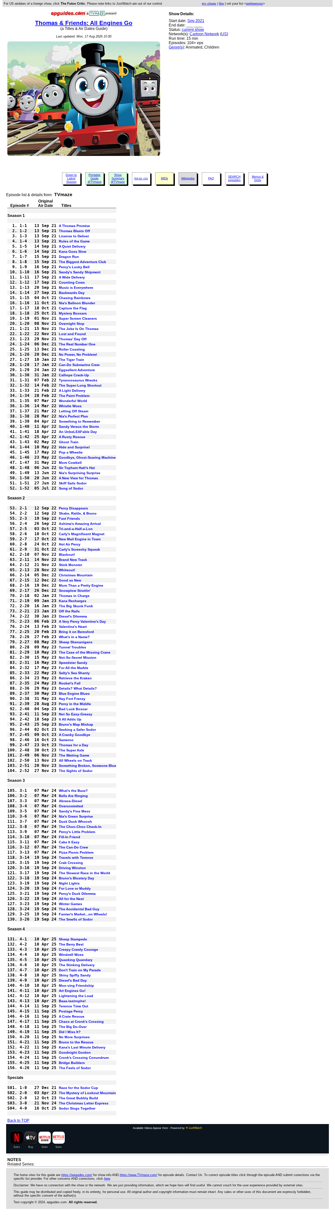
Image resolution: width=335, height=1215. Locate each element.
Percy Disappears (73, 508)
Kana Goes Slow (72, 251)
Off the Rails (69, 611)
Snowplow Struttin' (74, 591)
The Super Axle (71, 750)
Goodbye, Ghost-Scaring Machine (87, 457)
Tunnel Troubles (72, 647)
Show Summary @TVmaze (118, 178)
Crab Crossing (71, 863)
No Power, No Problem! (78, 354)
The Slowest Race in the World (84, 873)
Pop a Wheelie (71, 452)
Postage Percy (71, 1011)
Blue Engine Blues (74, 694)
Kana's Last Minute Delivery (82, 1047)
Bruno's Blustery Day (76, 878)
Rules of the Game (74, 241)
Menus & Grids (258, 178)
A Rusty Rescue (72, 437)
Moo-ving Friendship (76, 985)
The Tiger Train (71, 360)
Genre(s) (176, 47)
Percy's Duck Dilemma (77, 894)
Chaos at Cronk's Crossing (81, 1022)
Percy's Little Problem (77, 832)
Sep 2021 (195, 21)
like (221, 3)
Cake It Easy (69, 842)
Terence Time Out (73, 1006)
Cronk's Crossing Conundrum (84, 1058)
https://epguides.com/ (76, 1175)
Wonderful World (73, 401)
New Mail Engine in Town (80, 539)
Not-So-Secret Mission (77, 657)
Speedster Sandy (73, 663)
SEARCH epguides (234, 178)
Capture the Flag (73, 308)
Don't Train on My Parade (80, 970)
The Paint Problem (74, 396)
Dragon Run (69, 257)
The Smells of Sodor (76, 919)
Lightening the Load (76, 996)
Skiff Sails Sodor (73, 483)
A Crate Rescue (71, 1016)
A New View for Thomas (78, 478)
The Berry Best (71, 944)
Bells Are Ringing (73, 796)
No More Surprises (74, 1037)
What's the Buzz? (73, 791)
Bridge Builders (72, 1063)
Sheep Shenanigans (75, 642)
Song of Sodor (71, 488)
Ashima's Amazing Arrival (80, 524)
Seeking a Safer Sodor (77, 730)
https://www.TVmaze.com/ (138, 1175)
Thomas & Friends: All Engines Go (83, 23)
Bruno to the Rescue (76, 1042)
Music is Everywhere (76, 288)
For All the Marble (73, 668)
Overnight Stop (71, 324)
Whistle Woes (70, 406)
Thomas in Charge (74, 596)
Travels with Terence (76, 858)
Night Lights (69, 883)
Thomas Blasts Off (74, 231)
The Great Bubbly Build (78, 1098)
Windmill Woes (71, 955)
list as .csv (141, 178)
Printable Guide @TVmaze (95, 178)
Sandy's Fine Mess (74, 811)
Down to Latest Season (71, 178)
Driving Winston (72, 868)
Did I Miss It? (70, 1032)
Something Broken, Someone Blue (87, 766)
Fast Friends (69, 518)
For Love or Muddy (75, 888)
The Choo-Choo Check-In (80, 827)
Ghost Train (68, 442)
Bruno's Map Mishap (76, 724)
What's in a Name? (74, 637)
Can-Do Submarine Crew (79, 365)
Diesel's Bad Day (73, 980)
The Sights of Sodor (75, 771)
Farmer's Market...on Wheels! (83, 914)
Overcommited (71, 806)
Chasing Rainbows (74, 298)
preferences (254, 3)
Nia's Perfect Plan (73, 416)
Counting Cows (72, 282)
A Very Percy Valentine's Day (82, 621)
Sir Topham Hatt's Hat (77, 468)
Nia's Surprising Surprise (79, 473)
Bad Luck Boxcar (73, 709)
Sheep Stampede (73, 939)
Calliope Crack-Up (74, 375)
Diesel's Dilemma (73, 616)
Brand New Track (73, 560)
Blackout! (67, 555)
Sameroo (66, 740)
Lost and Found (72, 334)
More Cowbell (70, 463)
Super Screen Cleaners (78, 318)
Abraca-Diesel (70, 801)
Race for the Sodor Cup (78, 1088)
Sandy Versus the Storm (79, 427)
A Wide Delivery (72, 277)
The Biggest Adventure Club (82, 262)
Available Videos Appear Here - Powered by (159, 1127)
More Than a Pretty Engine (81, 585)
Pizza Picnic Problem (76, 852)
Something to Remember (79, 421)
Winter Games (70, 904)
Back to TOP (18, 1120)
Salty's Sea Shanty (74, 673)
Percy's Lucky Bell (74, 267)
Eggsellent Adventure (77, 370)
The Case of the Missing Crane (84, 652)
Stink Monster (70, 565)
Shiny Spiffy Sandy (75, 975)
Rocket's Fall (69, 683)
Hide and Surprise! (74, 447)
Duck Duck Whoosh (75, 821)
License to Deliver (74, 236)
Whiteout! (67, 570)
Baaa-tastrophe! (72, 1001)
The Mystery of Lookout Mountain (87, 1093)
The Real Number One (77, 344)
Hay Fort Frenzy (72, 699)
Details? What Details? (78, 688)
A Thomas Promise (74, 226)
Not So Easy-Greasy (75, 714)
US (224, 34)
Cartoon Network (204, 34)
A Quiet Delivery (72, 246)
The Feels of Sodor (75, 1068)
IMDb (164, 178)
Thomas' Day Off (73, 339)
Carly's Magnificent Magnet (81, 534)
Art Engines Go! (72, 991)
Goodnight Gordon (75, 1052)
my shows (209, 3)
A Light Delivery (72, 390)
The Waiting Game (74, 755)
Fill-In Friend (69, 837)
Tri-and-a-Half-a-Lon (76, 529)
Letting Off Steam (73, 411)
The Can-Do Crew (73, 847)
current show (193, 29)
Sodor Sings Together (77, 1108)
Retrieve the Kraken (75, 678)
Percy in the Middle (75, 704)
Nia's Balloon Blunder (77, 303)
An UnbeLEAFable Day (78, 432)
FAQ (211, 178)
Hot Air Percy (69, 544)
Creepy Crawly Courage (78, 949)
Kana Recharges (72, 601)
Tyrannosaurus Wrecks (78, 380)
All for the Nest (71, 899)
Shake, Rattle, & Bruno (78, 513)
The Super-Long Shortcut (80, 385)
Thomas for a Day (73, 745)
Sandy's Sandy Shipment (80, 272)
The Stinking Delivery (77, 965)
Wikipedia (187, 178)
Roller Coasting (72, 349)
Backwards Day (72, 293)
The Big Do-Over (73, 1027)
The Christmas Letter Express (83, 1103)
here (107, 1178)
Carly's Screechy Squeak (79, 549)
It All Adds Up (70, 719)
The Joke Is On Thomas (79, 329)
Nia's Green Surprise (76, 816)
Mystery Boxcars (73, 313)
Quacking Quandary (75, 960)
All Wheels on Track (75, 760)
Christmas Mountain (76, 575)
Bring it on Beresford (76, 632)
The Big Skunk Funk (76, 606)
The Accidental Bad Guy (79, 909)
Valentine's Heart (73, 627)
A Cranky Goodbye (74, 735)
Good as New (70, 580)
